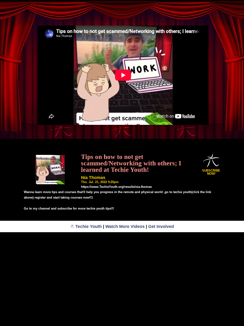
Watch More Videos (125, 226)
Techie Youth (88, 226)
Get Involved (161, 226)
